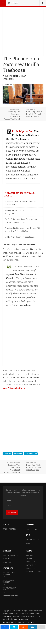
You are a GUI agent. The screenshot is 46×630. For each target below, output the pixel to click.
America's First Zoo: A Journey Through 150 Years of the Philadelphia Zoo (22, 229)
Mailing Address (9, 529)
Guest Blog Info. (9, 555)
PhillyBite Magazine (11, 613)
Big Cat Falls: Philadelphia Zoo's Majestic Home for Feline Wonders (21, 220)
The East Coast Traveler (9, 573)
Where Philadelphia (10, 595)
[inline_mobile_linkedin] (32, 627)
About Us (29, 543)
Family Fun (18, 453)
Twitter (29, 558)
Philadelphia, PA (22, 131)
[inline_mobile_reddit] (23, 627)
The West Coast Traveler (9, 581)
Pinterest (29, 565)
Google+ (29, 562)
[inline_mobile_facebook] (5, 627)
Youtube (29, 568)
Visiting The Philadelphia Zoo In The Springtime (19, 212)
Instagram (30, 572)
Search (36, 529)
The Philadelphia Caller (9, 589)
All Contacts (31, 540)
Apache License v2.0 (21, 619)
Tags (27, 529)
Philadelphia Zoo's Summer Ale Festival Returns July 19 (20, 203)
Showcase (7, 559)
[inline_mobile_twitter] (14, 627)
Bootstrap (6, 616)
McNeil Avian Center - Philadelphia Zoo (20, 237)
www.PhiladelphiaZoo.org (15, 388)
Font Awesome (8, 622)
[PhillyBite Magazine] (13, 3)
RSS (39, 572)
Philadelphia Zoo (31, 453)
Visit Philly (7, 453)
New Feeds (7, 562)
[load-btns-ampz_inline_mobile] (41, 627)
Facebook (29, 555)
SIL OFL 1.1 (31, 622)
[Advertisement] (23, 31)
